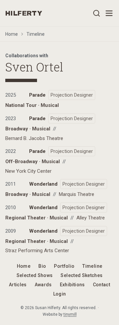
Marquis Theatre (76, 194)
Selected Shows (35, 275)
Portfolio (64, 266)
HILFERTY (23, 13)
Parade (37, 95)
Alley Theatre (90, 218)
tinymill (70, 314)
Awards (43, 284)
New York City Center (28, 171)
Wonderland (43, 184)
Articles (18, 284)
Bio (42, 266)
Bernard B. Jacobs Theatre (34, 138)
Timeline (35, 34)
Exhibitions (72, 284)
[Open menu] (109, 13)
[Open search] (96, 13)
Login (59, 294)
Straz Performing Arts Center (37, 251)
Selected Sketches (81, 275)
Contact (101, 284)
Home (11, 34)
